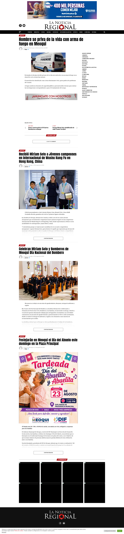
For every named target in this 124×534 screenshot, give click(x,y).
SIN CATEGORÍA (86, 95)
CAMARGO (84, 55)
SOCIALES (84, 97)
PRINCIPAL (30, 32)
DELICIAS (84, 60)
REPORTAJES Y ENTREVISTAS (89, 86)
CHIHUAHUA (85, 57)
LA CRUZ (84, 72)
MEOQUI (84, 76)
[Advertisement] (51, 111)
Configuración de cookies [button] (110, 530)
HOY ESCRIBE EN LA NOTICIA (65, 32)
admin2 (26, 166)
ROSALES (84, 88)
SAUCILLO (84, 93)
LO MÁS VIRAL (87, 32)
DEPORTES (75, 32)
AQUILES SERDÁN (86, 53)
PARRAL (84, 85)
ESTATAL (43, 32)
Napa (26, 49)
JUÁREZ (84, 71)
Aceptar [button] (119, 530)
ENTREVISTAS (55, 32)
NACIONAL (49, 32)
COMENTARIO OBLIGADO (88, 58)
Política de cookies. (18, 530)
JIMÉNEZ (84, 69)
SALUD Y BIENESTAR (62, 36)
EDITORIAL (94, 32)
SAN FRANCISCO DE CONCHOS (89, 92)
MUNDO (81, 32)
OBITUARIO (85, 83)
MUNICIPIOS (36, 32)
